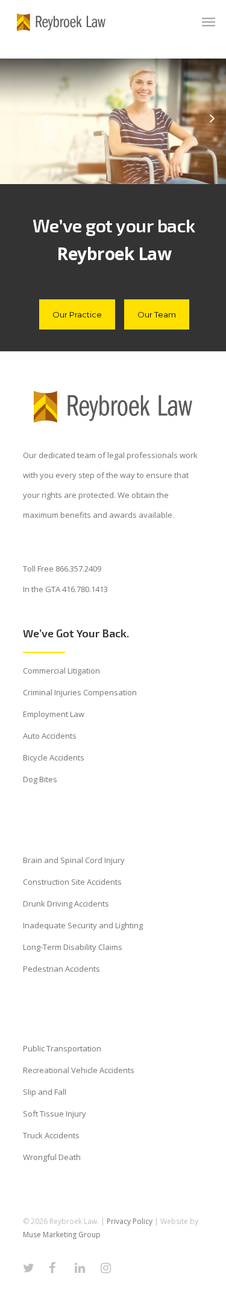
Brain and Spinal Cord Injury (74, 860)
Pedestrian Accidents (61, 968)
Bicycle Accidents (53, 757)
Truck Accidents (51, 1135)
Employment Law (53, 714)
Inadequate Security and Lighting (83, 925)
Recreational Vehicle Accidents (78, 1070)
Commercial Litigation (61, 670)
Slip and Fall (44, 1091)
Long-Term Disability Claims (72, 947)
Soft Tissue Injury (54, 1113)
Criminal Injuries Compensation (80, 692)
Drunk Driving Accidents (66, 903)
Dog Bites (40, 779)
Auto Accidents (50, 735)
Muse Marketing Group (62, 1234)
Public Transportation (62, 1048)
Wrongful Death (52, 1157)
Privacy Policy (129, 1221)
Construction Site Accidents (72, 881)
